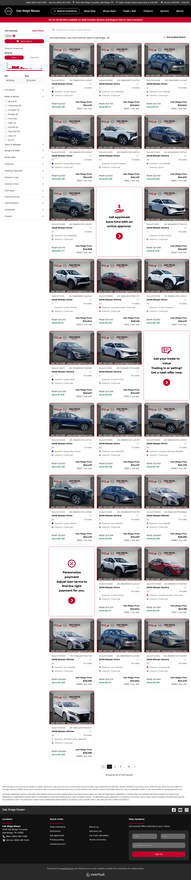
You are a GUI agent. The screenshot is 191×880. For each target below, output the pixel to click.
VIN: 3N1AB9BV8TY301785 (128, 512)
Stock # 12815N (105, 368)
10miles (183, 88)
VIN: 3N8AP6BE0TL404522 (80, 296)
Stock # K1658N (105, 440)
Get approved (57, 835)
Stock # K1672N (58, 512)
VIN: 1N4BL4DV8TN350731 (128, 296)
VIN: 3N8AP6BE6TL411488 (176, 80)
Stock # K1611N (58, 296)
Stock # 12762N (153, 152)
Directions (55, 831)
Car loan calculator (99, 835)
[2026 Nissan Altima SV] (119, 276)
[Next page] (135, 767)
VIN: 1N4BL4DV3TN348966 (175, 512)
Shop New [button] (90, 11)
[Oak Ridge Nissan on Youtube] (179, 809)
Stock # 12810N (105, 512)
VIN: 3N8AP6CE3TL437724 (80, 440)
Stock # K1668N (58, 224)
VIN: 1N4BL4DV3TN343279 (80, 728)
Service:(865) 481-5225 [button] (17, 840)
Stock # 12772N (153, 656)
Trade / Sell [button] (129, 11)
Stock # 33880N (153, 512)
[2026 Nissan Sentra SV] (166, 563)
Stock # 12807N (58, 368)
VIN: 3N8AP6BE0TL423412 (128, 584)
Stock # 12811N (153, 224)
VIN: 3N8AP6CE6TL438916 (80, 80)
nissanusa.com (57, 844)
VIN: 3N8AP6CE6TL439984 (80, 512)
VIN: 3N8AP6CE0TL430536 (175, 440)
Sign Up (158, 854)
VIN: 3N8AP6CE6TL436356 (80, 224)
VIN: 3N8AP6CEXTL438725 (128, 152)
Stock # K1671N (58, 80)
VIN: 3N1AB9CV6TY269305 (175, 656)
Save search (26, 41)
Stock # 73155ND (154, 584)
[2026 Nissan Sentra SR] (166, 132)
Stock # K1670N (153, 296)
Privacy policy (57, 839)
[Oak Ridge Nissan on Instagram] (185, 809)
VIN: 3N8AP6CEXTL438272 (175, 296)
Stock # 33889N (106, 296)
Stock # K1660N (153, 440)
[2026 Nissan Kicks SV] (71, 60)
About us (94, 827)
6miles (183, 591)
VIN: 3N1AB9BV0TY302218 (175, 224)
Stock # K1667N (105, 152)
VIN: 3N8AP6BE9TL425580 (128, 656)
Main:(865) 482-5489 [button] (16, 836)
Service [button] (164, 11)
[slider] (4, 70)
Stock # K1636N (105, 584)
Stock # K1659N (105, 80)
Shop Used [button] (109, 11)
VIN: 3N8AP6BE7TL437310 (128, 80)
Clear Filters (38, 31)
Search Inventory (67, 11)
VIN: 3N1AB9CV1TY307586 (175, 584)
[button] (93, 2)
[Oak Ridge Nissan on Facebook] (172, 809)
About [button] (179, 11)
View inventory (57, 827)
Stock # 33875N (58, 728)
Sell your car (95, 831)
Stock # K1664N (58, 440)
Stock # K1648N (105, 656)
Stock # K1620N (153, 80)
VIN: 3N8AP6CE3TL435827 (80, 152)
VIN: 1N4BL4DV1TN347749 (81, 656)
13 (129, 766)
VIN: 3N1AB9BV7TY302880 (128, 368)
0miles (88, 88)
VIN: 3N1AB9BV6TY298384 (80, 368)
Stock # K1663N (58, 152)
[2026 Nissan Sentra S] (166, 204)
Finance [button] (148, 11)
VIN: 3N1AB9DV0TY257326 (175, 152)
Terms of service (97, 839)
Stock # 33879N (58, 656)
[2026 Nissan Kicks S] (119, 60)
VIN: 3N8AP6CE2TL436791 (128, 440)
